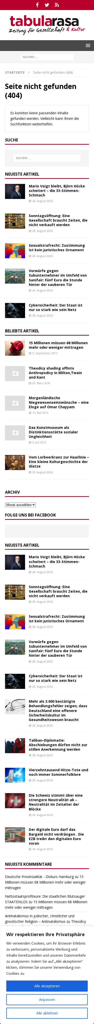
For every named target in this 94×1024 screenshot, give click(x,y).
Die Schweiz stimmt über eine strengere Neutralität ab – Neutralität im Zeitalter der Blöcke (56, 802)
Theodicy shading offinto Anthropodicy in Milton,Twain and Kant (55, 373)
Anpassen (47, 999)
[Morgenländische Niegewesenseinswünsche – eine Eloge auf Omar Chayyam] (15, 403)
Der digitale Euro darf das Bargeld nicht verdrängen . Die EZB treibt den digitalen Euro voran (56, 836)
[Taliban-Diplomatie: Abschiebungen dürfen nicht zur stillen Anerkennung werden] (15, 745)
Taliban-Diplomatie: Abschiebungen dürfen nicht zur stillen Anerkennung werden (58, 745)
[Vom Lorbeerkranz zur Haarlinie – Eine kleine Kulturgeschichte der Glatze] (15, 462)
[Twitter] (47, 5)
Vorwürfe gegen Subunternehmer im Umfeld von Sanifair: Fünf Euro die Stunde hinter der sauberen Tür (58, 277)
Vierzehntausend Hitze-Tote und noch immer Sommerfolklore (58, 772)
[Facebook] (37, 5)
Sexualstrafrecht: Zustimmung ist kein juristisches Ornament (57, 247)
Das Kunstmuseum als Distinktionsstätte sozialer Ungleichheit (53, 432)
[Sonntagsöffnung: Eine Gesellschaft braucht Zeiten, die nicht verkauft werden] (15, 221)
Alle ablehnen (47, 1013)
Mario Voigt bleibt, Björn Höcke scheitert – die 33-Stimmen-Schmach (57, 190)
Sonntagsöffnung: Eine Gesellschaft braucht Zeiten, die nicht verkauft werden (58, 220)
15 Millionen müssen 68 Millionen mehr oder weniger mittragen (58, 345)
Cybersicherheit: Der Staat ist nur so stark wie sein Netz (55, 307)
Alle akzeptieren (47, 986)
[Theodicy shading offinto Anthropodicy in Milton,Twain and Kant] (15, 373)
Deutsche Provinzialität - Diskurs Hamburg (39, 876)
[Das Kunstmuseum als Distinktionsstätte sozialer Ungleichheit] (15, 432)
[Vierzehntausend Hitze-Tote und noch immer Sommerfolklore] (15, 775)
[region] (47, 975)
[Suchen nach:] (47, 56)
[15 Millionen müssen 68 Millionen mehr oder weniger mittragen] (15, 348)
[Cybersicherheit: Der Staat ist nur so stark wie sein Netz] (15, 310)
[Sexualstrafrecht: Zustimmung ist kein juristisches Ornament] (15, 250)
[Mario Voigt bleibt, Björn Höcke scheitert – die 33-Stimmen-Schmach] (15, 191)
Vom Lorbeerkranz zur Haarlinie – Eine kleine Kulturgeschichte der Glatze (59, 462)
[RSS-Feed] (56, 5)
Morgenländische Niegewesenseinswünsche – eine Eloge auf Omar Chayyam (59, 402)
